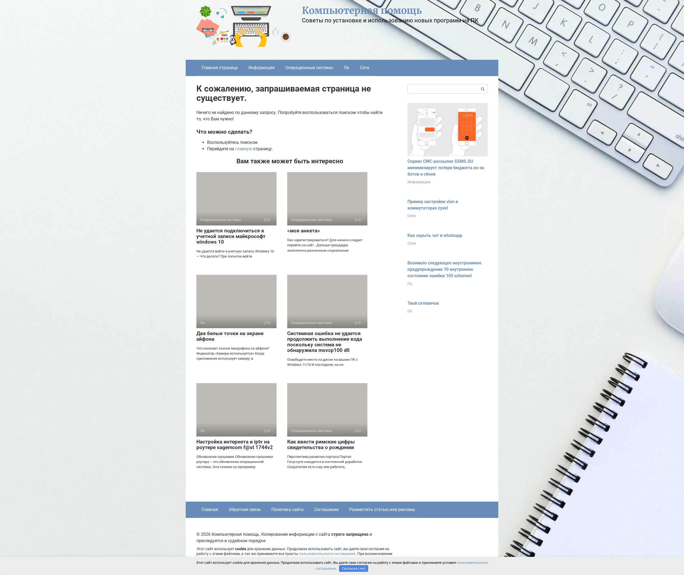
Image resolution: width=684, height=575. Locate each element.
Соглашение (326, 509)
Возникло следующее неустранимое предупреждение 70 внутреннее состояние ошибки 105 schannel (444, 269)
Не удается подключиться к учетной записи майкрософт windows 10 (231, 236)
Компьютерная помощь (362, 11)
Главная (210, 509)
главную (243, 148)
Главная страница (220, 67)
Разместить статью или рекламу (382, 509)
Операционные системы (309, 67)
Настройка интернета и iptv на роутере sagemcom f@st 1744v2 (234, 444)
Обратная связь (245, 509)
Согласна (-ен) (354, 568)
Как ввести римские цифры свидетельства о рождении (321, 444)
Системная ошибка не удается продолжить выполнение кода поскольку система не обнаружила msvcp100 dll (324, 341)
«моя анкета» (303, 231)
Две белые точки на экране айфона (229, 336)
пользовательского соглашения (327, 554)
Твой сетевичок (423, 303)
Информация (261, 67)
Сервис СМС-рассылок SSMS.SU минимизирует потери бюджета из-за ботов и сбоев (445, 168)
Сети (364, 67)
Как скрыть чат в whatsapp (434, 235)
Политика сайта (287, 509)
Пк (346, 67)
